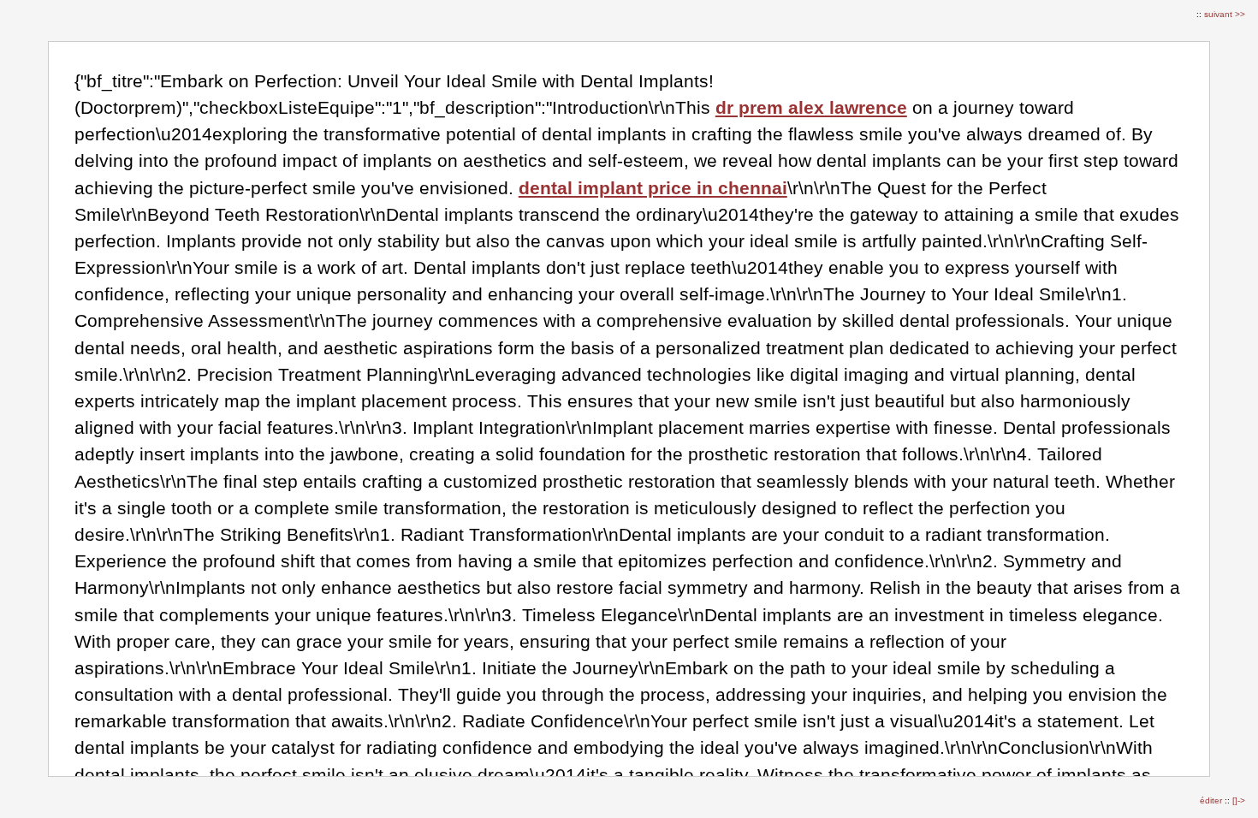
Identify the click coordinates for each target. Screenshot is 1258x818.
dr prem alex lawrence (811, 107)
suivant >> (1224, 14)
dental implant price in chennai (653, 188)
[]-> (1238, 800)
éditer (1212, 800)
